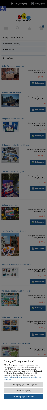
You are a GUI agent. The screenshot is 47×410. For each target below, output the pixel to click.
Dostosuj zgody (23, 390)
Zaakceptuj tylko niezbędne (23, 384)
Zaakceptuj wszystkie (23, 396)
